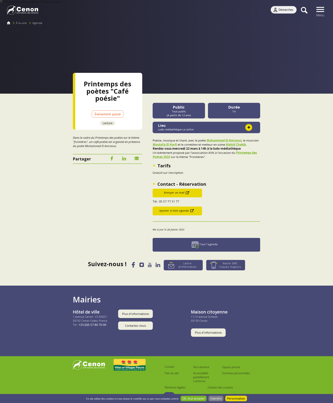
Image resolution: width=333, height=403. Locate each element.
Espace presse (231, 367)
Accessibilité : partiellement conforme (201, 377)
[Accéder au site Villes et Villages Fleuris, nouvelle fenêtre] (130, 365)
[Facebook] (112, 159)
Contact (169, 367)
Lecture (108, 123)
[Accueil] (22, 10)
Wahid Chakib (236, 145)
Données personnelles (236, 373)
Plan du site (172, 373)
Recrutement (201, 367)
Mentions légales (175, 387)
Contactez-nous (135, 326)
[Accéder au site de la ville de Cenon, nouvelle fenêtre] (89, 365)
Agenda (37, 23)
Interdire (216, 398)
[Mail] (137, 159)
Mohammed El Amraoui (224, 140)
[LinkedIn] (124, 159)
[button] (320, 10)
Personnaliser (236, 398)
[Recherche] (304, 10)
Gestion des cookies (220, 387)
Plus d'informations (135, 314)
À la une (21, 23)
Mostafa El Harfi (165, 145)
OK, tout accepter (193, 398)
